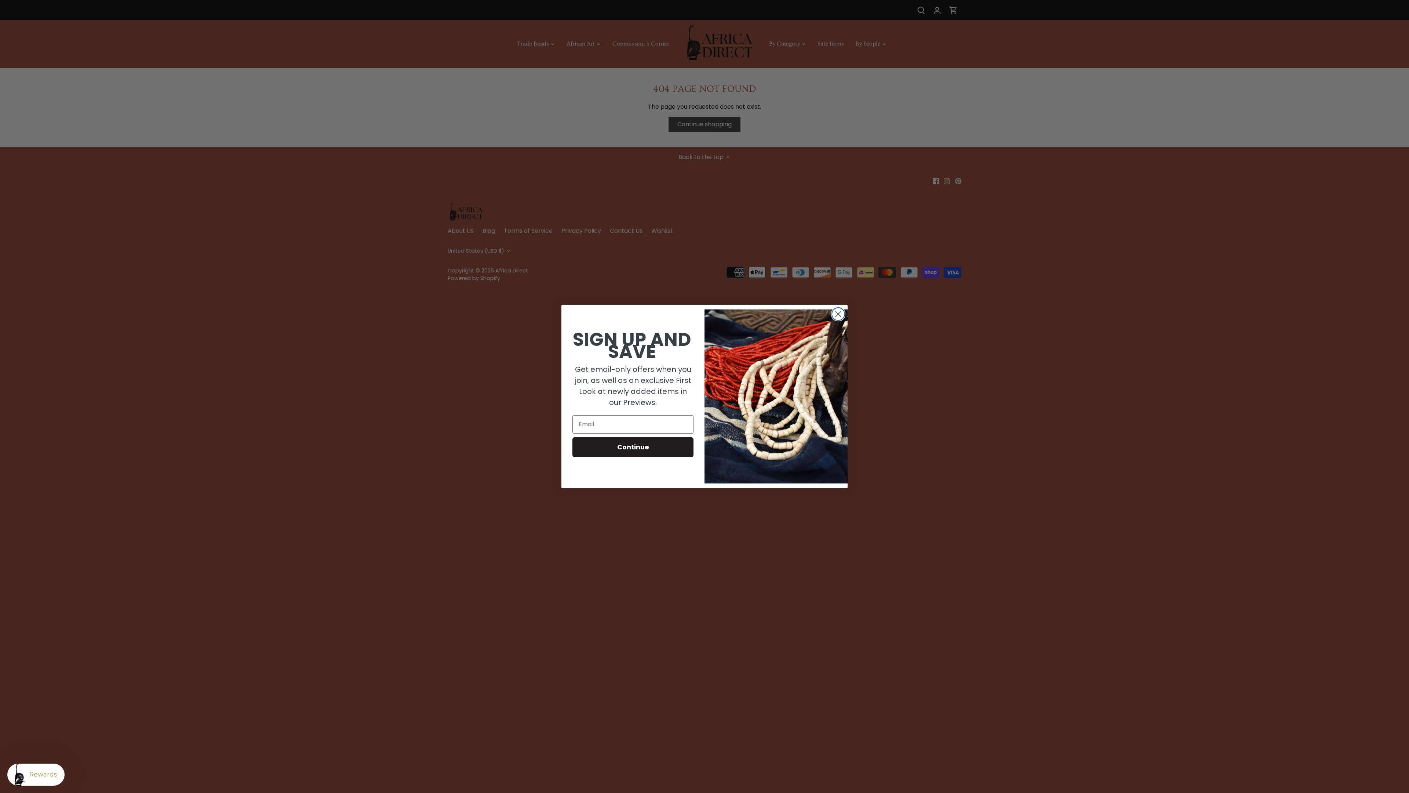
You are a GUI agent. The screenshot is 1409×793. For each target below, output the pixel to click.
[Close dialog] (838, 314)
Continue (633, 447)
